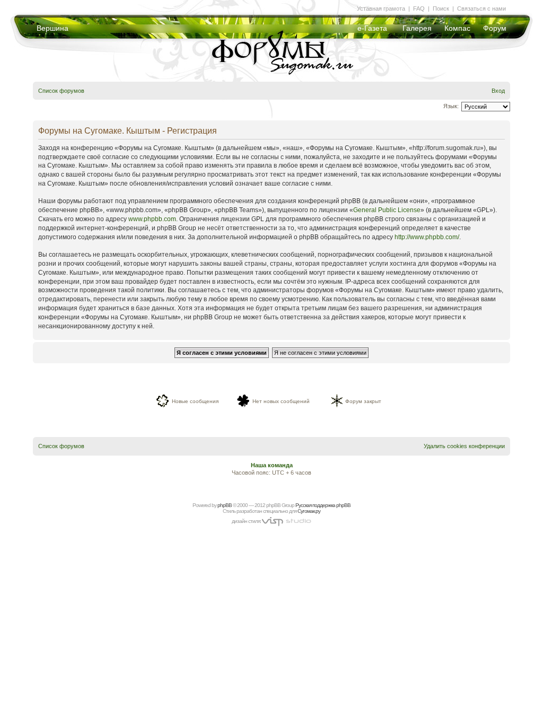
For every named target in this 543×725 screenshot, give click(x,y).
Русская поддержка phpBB (323, 505)
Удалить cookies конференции (464, 446)
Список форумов (61, 91)
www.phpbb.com (152, 219)
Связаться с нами (481, 8)
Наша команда (272, 465)
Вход (498, 91)
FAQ (419, 8)
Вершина (52, 28)
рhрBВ (224, 505)
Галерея (417, 28)
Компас (457, 28)
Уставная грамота (381, 8)
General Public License (387, 210)
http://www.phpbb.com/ (427, 237)
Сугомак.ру (308, 511)
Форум (494, 28)
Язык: (451, 106)
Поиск (441, 8)
